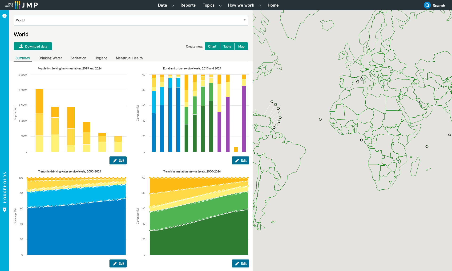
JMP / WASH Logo (21, 4)
